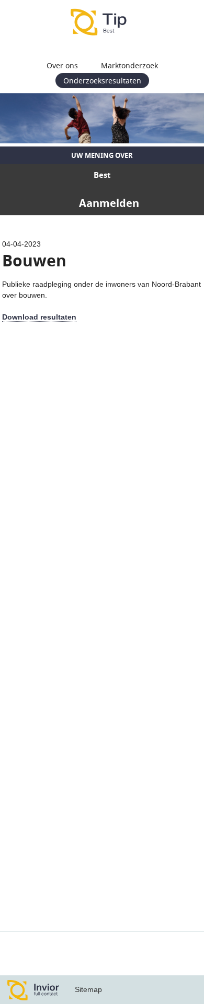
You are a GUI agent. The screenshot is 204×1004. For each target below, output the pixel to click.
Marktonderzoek (129, 65)
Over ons (62, 65)
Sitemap (88, 989)
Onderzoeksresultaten (102, 80)
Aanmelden (109, 203)
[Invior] (33, 989)
